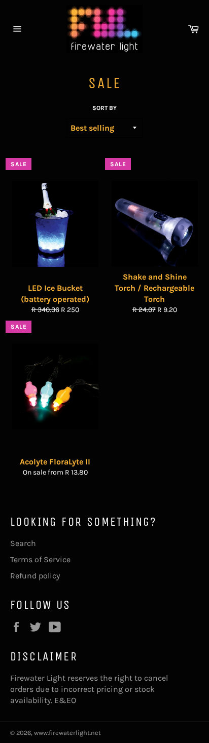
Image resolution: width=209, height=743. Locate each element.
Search (23, 543)
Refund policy (35, 575)
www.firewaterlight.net (67, 732)
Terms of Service (40, 559)
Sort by (104, 107)
